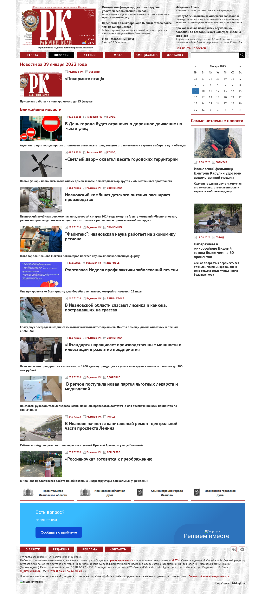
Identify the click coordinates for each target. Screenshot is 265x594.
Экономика (115, 188)
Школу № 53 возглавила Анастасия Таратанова (208, 16)
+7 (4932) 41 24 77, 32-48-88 (64, 571)
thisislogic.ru (237, 583)
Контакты (118, 549)
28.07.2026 (74, 227)
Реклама (89, 549)
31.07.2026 (74, 188)
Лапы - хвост (115, 298)
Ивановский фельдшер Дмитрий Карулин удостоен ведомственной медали (131, 9)
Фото (118, 55)
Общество (113, 452)
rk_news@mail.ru (30, 571)
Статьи (90, 55)
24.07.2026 (74, 416)
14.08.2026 (203, 237)
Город (111, 117)
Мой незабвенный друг (118, 39)
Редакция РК (76, 71)
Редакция (61, 549)
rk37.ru (176, 560)
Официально (147, 55)
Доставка (175, 55)
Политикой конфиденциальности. (209, 576)
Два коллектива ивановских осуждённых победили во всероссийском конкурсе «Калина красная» (208, 32)
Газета (32, 55)
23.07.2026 (74, 452)
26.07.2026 (74, 298)
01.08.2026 (74, 152)
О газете (33, 549)
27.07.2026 (74, 263)
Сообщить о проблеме (59, 532)
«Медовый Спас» (187, 7)
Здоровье (113, 263)
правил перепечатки (121, 560)
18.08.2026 (203, 162)
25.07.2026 (74, 377)
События (95, 71)
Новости (61, 55)
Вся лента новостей (191, 48)
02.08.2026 (74, 117)
